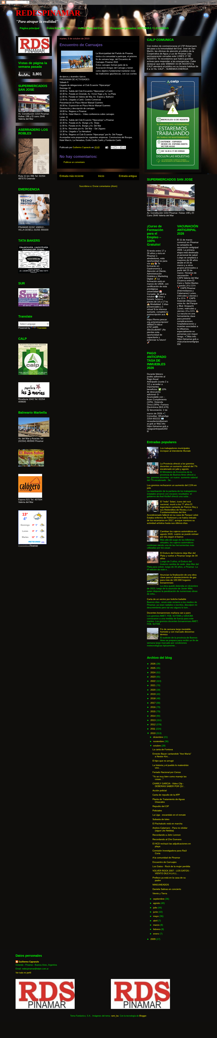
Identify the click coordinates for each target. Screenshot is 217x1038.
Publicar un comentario (74, 162)
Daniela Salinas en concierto (167, 889)
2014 (153, 716)
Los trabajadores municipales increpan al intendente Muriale (175, 449)
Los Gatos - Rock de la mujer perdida (171, 866)
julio (155, 907)
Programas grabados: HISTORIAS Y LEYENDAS (139, 28)
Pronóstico (23, 545)
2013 (153, 720)
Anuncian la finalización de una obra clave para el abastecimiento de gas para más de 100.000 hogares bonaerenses (178, 578)
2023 (153, 676)
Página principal (29, 28)
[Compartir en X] (118, 147)
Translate (42, 328)
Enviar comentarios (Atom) (105, 186)
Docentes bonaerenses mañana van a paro (169, 613)
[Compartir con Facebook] (121, 147)
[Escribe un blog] (115, 147)
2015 (153, 711)
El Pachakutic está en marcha (167, 823)
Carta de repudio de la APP (166, 794)
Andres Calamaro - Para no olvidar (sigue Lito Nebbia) (170, 829)
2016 (153, 707)
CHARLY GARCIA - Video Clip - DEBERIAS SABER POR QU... (169, 784)
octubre (157, 745)
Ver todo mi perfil (23, 973)
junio (156, 912)
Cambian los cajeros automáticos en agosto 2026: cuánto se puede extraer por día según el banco (179, 534)
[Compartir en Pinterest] (124, 147)
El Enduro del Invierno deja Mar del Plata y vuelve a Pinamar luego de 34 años (179, 556)
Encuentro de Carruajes (164, 862)
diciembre (158, 737)
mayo (156, 916)
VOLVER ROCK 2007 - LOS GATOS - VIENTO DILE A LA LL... (171, 872)
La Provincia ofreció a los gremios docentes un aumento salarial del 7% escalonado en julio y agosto (178, 466)
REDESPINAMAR (48, 12)
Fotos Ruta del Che (58, 28)
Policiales (157, 810)
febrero (157, 929)
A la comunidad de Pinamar (166, 857)
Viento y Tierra (160, 893)
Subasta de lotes (161, 819)
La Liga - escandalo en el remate (169, 815)
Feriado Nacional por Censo (167, 772)
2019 (153, 694)
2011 (153, 728)
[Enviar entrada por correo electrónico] (106, 147)
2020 (153, 690)
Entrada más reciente (72, 176)
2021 (153, 685)
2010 (153, 733)
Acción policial (160, 790)
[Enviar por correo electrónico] (112, 147)
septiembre (159, 899)
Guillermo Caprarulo (29, 962)
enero (156, 933)
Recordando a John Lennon (167, 835)
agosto (157, 903)
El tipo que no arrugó (163, 760)
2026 (153, 663)
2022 (153, 681)
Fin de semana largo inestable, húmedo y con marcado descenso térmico (177, 632)
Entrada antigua (128, 176)
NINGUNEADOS (161, 884)
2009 (153, 939)
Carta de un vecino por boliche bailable (166, 599)
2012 (153, 724)
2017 (153, 703)
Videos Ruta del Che (90, 28)
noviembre (158, 741)
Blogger (142, 1016)
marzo (156, 925)
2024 (153, 672)
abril (155, 920)
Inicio (101, 176)
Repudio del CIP (161, 806)
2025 (153, 668)
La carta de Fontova (163, 749)
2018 (153, 698)
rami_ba (115, 1016)
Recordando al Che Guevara (167, 839)
